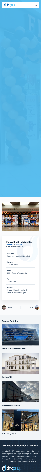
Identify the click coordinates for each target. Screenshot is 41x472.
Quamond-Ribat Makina (11, 405)
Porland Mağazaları (9, 434)
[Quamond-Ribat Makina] (20, 391)
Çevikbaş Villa (7, 377)
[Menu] (36, 5)
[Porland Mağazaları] (20, 420)
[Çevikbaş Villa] (20, 363)
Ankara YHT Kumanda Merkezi (13, 349)
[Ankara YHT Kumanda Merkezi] (20, 334)
